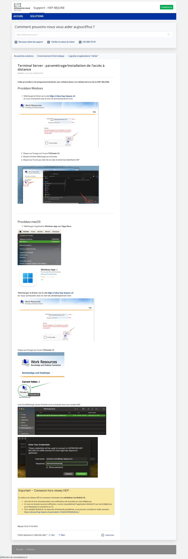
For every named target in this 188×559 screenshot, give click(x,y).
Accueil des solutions (24, 56)
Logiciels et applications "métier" (83, 56)
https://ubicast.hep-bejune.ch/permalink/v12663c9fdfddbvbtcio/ (51, 512)
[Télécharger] (88, 249)
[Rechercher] (169, 35)
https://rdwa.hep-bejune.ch (62, 96)
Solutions (36, 16)
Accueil (18, 16)
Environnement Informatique (50, 56)
